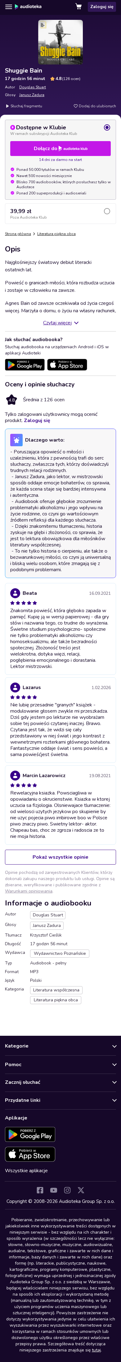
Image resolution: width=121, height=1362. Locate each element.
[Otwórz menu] (8, 7)
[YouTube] (53, 1190)
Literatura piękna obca (56, 233)
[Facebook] (40, 1190)
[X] (81, 1190)
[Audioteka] (28, 7)
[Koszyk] (79, 7)
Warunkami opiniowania (28, 891)
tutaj (96, 1350)
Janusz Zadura (31, 94)
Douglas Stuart (32, 87)
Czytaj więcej (57, 323)
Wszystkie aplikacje (26, 1170)
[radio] (60, 130)
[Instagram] (67, 1190)
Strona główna (18, 233)
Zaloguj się (102, 7)
